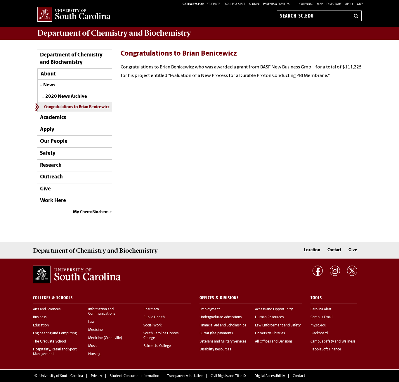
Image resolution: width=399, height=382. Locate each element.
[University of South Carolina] (77, 274)
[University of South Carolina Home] (73, 15)
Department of (114, 33)
